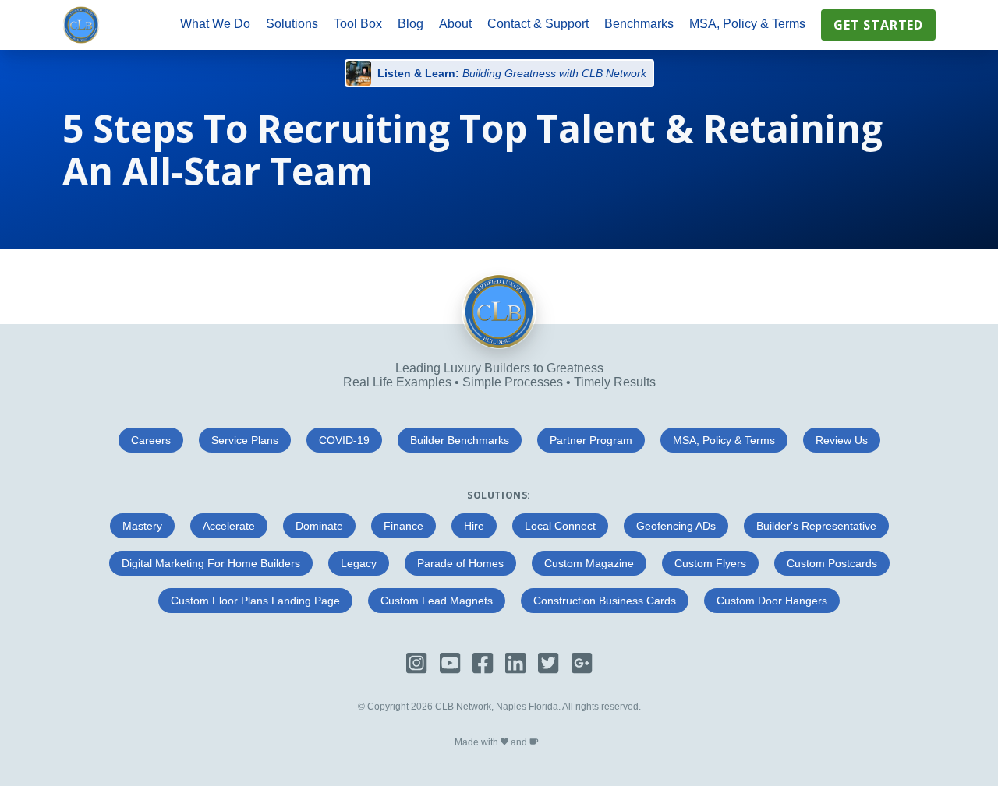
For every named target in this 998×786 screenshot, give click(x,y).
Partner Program (591, 440)
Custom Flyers (710, 563)
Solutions (292, 23)
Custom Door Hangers (772, 600)
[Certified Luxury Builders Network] (499, 344)
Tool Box (358, 23)
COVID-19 (344, 440)
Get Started (878, 24)
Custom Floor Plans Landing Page (255, 600)
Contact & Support (538, 23)
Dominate (319, 526)
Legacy (359, 563)
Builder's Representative (816, 526)
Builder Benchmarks (459, 440)
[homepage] (81, 25)
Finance (403, 526)
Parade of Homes (460, 563)
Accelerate (229, 526)
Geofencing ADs (676, 526)
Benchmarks (639, 23)
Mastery (142, 526)
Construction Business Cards (604, 600)
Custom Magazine (589, 563)
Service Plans (244, 440)
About (455, 23)
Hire (474, 526)
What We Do (215, 23)
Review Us (842, 440)
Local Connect (560, 526)
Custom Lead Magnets (436, 600)
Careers (151, 440)
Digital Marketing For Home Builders (211, 563)
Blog (410, 23)
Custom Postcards (832, 563)
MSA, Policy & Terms (747, 23)
